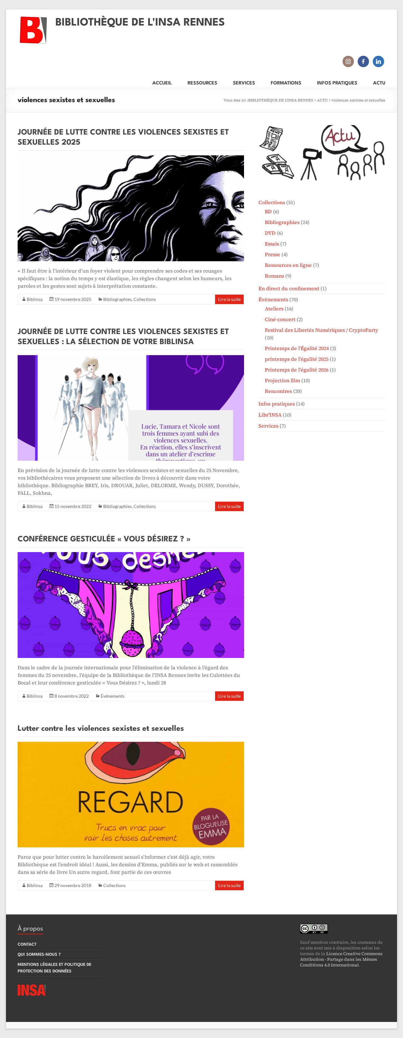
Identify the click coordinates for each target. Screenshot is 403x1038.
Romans (274, 275)
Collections (144, 299)
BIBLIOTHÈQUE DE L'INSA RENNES (140, 23)
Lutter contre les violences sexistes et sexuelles (101, 729)
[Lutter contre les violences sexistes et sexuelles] (131, 744)
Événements (112, 696)
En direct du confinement (288, 288)
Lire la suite (229, 299)
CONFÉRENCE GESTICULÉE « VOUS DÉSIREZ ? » (104, 539)
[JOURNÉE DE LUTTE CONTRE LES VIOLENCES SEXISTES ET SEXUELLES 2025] (131, 158)
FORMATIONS (286, 82)
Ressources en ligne (288, 265)
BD (268, 211)
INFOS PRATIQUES (337, 82)
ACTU (379, 82)
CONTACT (27, 945)
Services (268, 425)
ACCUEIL (162, 82)
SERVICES (244, 82)
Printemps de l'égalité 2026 (296, 369)
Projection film (282, 380)
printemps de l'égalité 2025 (296, 358)
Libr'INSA (269, 414)
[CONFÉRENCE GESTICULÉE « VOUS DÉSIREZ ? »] (131, 555)
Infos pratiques (276, 403)
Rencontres (278, 391)
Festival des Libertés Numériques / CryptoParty (321, 329)
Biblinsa (35, 299)
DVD (270, 232)
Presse (272, 254)
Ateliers (274, 308)
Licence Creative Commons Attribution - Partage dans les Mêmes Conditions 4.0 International (341, 959)
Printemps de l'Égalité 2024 (297, 348)
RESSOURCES (202, 82)
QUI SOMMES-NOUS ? (39, 955)
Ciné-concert (280, 319)
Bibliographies (117, 299)
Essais (272, 243)
